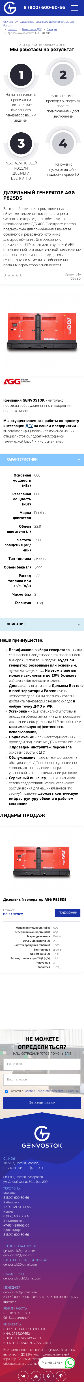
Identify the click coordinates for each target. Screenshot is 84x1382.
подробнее (68, 912)
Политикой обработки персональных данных (51, 1091)
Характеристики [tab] (22, 459)
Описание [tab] (16, 624)
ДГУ (29, 426)
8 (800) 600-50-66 (16, 1216)
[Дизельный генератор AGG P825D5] (42, 330)
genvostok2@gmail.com (20, 1264)
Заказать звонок (42, 1103)
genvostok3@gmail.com (20, 1292)
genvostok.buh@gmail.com (22, 1278)
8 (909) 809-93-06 (16, 1297)
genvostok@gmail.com (19, 1251)
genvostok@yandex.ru (18, 1255)
